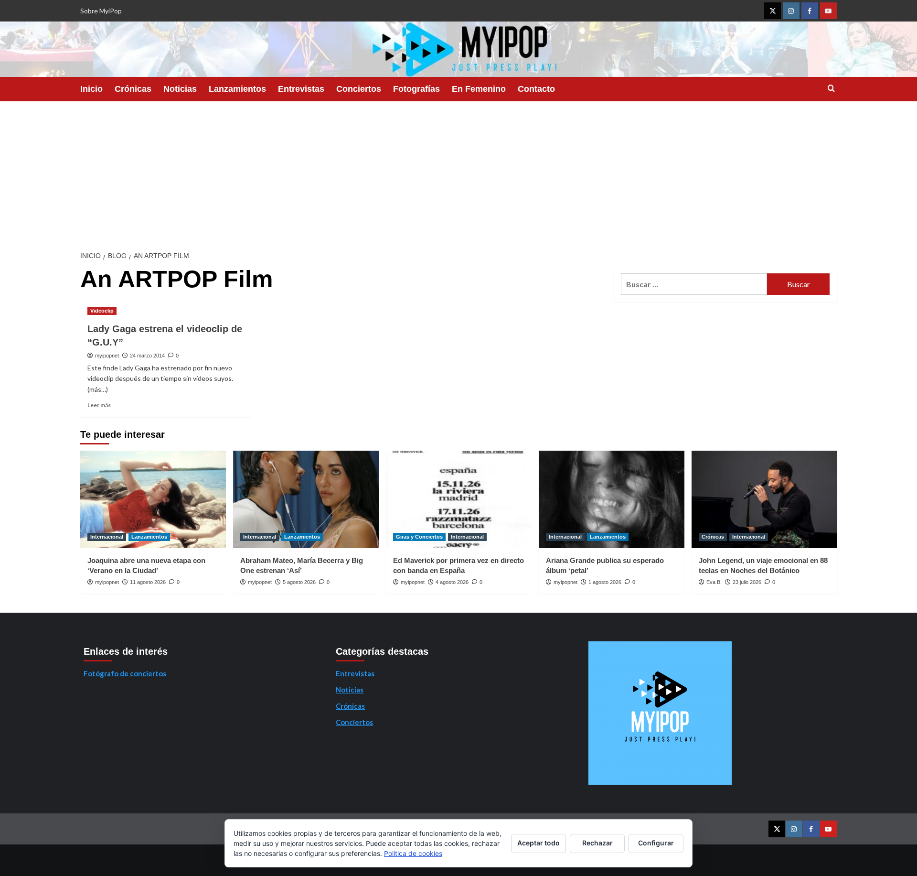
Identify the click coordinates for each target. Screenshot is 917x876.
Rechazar (597, 843)
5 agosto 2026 (299, 582)
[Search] (831, 88)
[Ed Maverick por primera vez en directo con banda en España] (459, 499)
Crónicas (133, 89)
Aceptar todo (538, 843)
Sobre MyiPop (101, 11)
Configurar (656, 843)
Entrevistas (301, 89)
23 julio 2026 (747, 582)
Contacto (536, 89)
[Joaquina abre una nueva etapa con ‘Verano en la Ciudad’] (153, 499)
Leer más (99, 405)
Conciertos (358, 89)
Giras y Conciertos (419, 537)
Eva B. (714, 582)
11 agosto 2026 (148, 582)
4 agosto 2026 (452, 582)
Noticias (180, 89)
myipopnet (107, 355)
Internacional (106, 537)
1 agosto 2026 (604, 582)
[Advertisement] (458, 173)
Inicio (91, 89)
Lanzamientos (237, 89)
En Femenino (479, 89)
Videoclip (102, 311)
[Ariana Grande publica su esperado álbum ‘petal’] (611, 499)
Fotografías (416, 89)
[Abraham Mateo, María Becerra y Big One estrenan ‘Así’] (306, 499)
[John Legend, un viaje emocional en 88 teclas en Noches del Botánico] (764, 499)
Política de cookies (413, 853)
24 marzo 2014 (147, 355)
